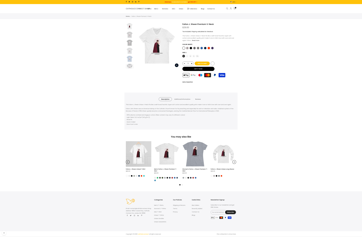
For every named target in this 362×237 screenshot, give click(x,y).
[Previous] (137, 45)
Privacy (175, 212)
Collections (193, 9)
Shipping (194, 31)
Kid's (173, 9)
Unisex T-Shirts (159, 215)
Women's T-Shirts (160, 209)
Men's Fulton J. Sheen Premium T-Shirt (165, 170)
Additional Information (182, 99)
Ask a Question (187, 82)
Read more (195, 40)
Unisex (181, 9)
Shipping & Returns (179, 205)
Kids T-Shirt (158, 212)
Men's (156, 9)
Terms (175, 209)
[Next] (176, 45)
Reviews (198, 99)
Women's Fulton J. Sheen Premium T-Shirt (195, 170)
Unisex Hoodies (159, 218)
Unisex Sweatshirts (160, 222)
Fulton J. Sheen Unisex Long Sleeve (222, 169)
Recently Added (197, 209)
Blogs (202, 9)
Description (165, 99)
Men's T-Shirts (158, 205)
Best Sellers (195, 205)
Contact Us (211, 9)
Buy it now (198, 69)
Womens (165, 9)
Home (149, 9)
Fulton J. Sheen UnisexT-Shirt (135, 169)
